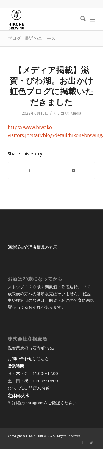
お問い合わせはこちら (28, 358)
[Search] (80, 19)
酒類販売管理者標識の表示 (32, 247)
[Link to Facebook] (83, 442)
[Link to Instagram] (91, 442)
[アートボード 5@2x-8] (43, 19)
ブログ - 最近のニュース (31, 38)
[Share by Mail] (73, 170)
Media (75, 113)
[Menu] (92, 19)
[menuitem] (80, 19)
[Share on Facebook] (29, 170)
